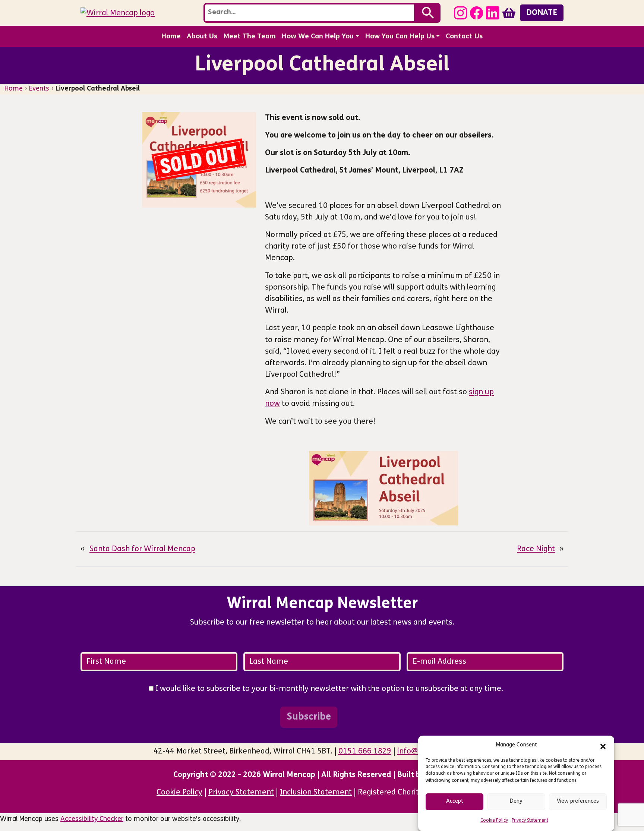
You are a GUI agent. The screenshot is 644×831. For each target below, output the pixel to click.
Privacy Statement (530, 820)
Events (39, 88)
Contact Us (464, 36)
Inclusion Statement (316, 792)
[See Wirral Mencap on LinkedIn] (492, 12)
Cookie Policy (494, 820)
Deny (516, 801)
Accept (454, 801)
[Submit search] (428, 13)
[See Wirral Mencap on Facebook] (476, 12)
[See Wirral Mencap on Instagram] (460, 12)
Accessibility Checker (91, 819)
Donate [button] (541, 13)
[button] (603, 745)
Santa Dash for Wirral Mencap (142, 549)
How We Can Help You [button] (318, 36)
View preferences (578, 801)
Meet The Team (249, 36)
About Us (202, 36)
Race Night (536, 549)
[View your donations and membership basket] (508, 12)
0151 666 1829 (364, 751)
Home (171, 36)
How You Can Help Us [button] (400, 36)
